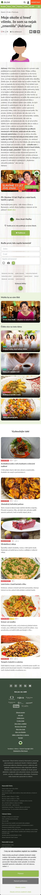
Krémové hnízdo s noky (8, 844)
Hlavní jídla (5, 460)
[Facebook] (11, 685)
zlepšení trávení (28, 276)
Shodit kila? (35, 2)
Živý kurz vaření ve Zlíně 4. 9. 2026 (10, 798)
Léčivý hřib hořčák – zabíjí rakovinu (11, 805)
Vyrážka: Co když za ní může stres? (10, 816)
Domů (3, 12)
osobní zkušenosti (20, 279)
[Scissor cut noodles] (20, 606)
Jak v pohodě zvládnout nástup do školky (12, 803)
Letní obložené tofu (7, 847)
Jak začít (20, 715)
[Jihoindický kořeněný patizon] (20, 488)
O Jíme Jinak (20, 721)
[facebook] (34, 31)
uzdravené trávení (18, 276)
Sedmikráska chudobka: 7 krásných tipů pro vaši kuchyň (16, 807)
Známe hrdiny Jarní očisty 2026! (10, 788)
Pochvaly (15, 12)
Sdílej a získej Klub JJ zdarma (20, 735)
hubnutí (36, 276)
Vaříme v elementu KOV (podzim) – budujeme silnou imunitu (17, 800)
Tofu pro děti (5, 821)
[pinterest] (38, 31)
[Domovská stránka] (5, 2)
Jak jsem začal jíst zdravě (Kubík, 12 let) (11, 835)
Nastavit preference (20, 881)
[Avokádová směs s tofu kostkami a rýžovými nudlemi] (20, 448)
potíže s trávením (19, 273)
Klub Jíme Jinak (20, 729)
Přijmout (20, 873)
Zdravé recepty (5, 541)
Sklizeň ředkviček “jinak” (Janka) (10, 837)
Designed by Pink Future (20, 751)
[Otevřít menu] (39, 6)
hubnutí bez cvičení (6, 276)
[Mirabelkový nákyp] (20, 528)
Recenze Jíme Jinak (20, 726)
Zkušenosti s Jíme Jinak (7, 273)
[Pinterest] (20, 685)
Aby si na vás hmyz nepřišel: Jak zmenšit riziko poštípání (16, 823)
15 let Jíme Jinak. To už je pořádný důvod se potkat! (15, 809)
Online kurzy (20, 718)
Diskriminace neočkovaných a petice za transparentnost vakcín (17, 825)
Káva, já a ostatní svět (7, 790)
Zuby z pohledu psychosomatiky (10, 818)
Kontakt (20, 738)
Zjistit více (11, 210)
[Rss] (25, 685)
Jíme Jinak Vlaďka (24, 219)
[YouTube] (30, 685)
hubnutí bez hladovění (31, 273)
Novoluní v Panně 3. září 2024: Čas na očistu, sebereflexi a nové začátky (20, 829)
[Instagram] (15, 685)
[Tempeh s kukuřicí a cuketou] (20, 646)
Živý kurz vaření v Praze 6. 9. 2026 (10, 796)
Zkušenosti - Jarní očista (8, 279)
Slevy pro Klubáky (20, 732)
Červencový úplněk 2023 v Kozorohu (11, 827)
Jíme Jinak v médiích (20, 724)
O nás (9, 12)
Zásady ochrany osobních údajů (20, 892)
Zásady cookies (20, 887)
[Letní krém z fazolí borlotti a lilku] (20, 568)
